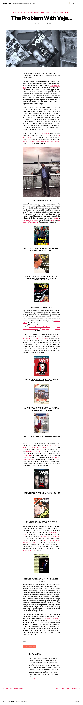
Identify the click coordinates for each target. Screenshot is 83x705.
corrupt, (57, 329)
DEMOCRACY (16, 12)
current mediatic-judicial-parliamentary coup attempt (41, 141)
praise (56, 218)
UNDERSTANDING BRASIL (63, 12)
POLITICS (53, 12)
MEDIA (42, 12)
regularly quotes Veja (29, 550)
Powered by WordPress (22, 701)
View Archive (33, 679)
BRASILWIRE (7, 3)
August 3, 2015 (47, 23)
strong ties (45, 329)
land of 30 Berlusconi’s (52, 618)
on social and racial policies (39, 327)
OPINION (47, 12)
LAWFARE (36, 12)
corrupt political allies (30, 220)
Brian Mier (37, 23)
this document (45, 133)
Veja (52, 220)
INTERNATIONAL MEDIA (27, 12)
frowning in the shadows (34, 451)
